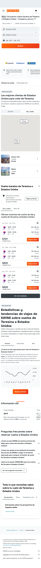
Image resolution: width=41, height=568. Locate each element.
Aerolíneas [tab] (20, 343)
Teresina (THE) (9, 511)
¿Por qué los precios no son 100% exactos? (18, 558)
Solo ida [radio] (10, 111)
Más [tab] (33, 343)
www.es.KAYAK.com (12, 530)
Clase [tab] (18, 497)
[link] (20, 391)
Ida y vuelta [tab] (7, 208)
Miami (13, 169)
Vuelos (21, 530)
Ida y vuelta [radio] (30, 111)
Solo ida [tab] (17, 208)
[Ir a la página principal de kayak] (13, 11)
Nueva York (15, 157)
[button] (3, 11)
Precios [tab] (7, 343)
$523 (4, 16)
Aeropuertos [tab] (8, 497)
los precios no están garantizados (12, 545)
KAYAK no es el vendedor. (12, 551)
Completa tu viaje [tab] (29, 497)
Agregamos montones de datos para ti (16, 555)
